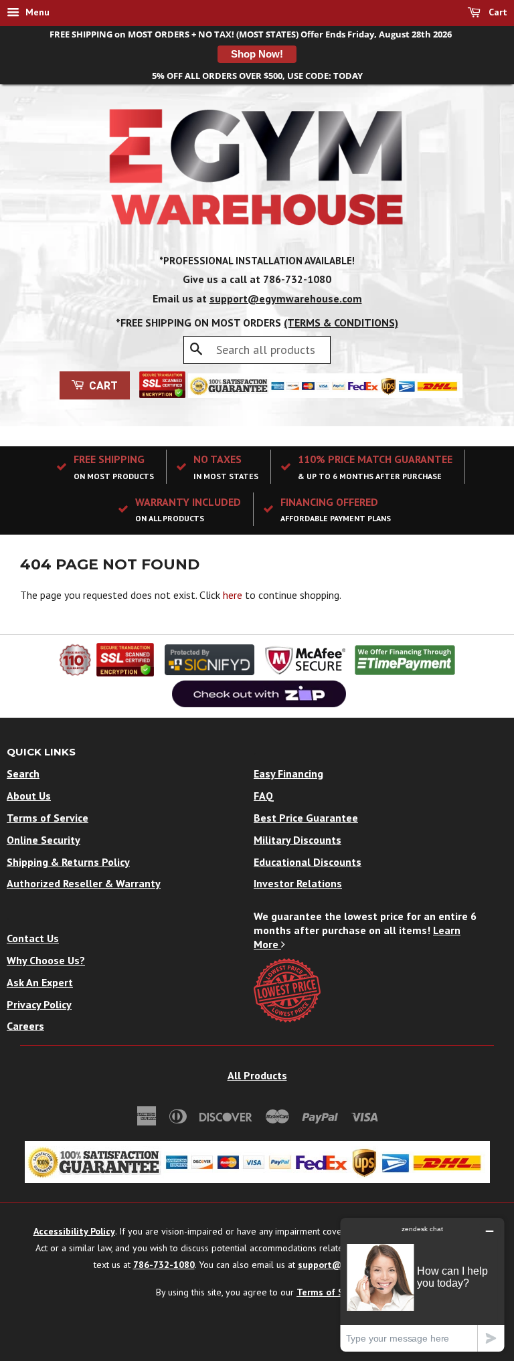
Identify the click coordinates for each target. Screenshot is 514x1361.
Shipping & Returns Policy (68, 862)
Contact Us (33, 938)
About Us (29, 795)
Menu (36, 12)
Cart (496, 12)
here (232, 595)
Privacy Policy (39, 1004)
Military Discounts (297, 839)
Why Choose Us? (46, 960)
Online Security (43, 839)
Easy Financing (288, 773)
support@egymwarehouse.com (285, 298)
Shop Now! (257, 54)
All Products (257, 1075)
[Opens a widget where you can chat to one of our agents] (422, 1284)
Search (23, 773)
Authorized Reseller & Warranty (84, 883)
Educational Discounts (307, 862)
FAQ (264, 795)
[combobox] (257, 350)
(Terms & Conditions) (341, 322)
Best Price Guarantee (306, 817)
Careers (25, 1025)
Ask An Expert (40, 982)
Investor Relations (298, 883)
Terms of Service (47, 817)
